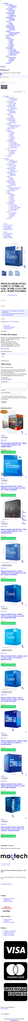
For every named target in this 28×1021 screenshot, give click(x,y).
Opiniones (6, 920)
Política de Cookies (8, 933)
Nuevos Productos (8, 225)
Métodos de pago (8, 229)
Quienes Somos (8, 919)
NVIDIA (11, 14)
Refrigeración (9, 47)
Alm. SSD (11, 28)
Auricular (11, 39)
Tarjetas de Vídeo (10, 13)
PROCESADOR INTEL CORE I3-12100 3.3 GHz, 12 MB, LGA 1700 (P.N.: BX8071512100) (14, 657)
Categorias (5, 3)
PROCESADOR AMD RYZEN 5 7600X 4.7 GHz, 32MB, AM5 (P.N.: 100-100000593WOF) (14, 531)
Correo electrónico (6, 392)
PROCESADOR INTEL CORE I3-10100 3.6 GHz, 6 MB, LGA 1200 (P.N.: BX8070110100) (14, 742)
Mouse (11, 42)
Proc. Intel (11, 11)
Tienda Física (7, 900)
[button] (1, 74)
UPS (10, 61)
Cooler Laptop (12, 50)
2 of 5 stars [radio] (4, 379)
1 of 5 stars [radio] (2, 379)
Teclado (11, 41)
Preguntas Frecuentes (9, 898)
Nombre (3, 390)
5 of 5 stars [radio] (10, 379)
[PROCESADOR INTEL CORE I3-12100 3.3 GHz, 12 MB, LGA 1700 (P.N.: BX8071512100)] (13, 648)
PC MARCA (12, 7)
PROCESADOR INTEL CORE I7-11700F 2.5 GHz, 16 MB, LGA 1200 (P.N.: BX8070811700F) (12, 616)
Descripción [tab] (7, 325)
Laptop (8, 21)
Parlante (11, 46)
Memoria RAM (10, 25)
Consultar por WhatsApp (9, 452)
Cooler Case (12, 49)
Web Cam (11, 45)
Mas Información (5, 348)
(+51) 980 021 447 (5, 863)
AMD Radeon (12, 15)
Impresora (11, 59)
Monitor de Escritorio (14, 32)
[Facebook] (3, 889)
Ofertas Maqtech (8, 228)
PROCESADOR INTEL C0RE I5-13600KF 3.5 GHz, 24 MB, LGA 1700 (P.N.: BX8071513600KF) (13, 488)
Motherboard (9, 17)
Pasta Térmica (12, 54)
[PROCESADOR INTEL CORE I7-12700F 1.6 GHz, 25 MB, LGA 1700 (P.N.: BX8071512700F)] (13, 690)
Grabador (11, 60)
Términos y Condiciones (10, 931)
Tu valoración (4, 381)
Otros (7, 56)
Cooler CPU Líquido (14, 52)
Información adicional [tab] (9, 327)
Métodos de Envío (8, 901)
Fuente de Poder (10, 35)
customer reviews (12, 295)
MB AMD (11, 18)
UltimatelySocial (14, 1020)
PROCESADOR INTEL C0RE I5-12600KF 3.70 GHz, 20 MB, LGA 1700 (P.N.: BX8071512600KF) (13, 572)
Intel (3, 356)
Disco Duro (12, 29)
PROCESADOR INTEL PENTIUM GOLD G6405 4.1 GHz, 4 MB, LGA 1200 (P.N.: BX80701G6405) (12, 828)
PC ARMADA (13, 6)
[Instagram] (9, 889)
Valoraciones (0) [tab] (8, 328)
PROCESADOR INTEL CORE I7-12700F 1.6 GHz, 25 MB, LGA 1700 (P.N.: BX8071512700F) (12, 699)
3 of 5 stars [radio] (6, 379)
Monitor (8, 31)
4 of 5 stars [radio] (8, 379)
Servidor (8, 63)
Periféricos (8, 38)
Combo (11, 43)
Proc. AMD (12, 10)
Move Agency (4, 1008)
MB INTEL (12, 20)
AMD (10, 22)
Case (7, 36)
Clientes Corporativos (9, 922)
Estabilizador (12, 57)
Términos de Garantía (9, 932)
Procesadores (9, 9)
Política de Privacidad (9, 935)
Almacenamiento (10, 27)
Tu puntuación (5, 377)
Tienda (5, 224)
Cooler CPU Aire (13, 53)
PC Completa (9, 4)
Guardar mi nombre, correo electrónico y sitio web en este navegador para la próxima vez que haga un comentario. (14, 398)
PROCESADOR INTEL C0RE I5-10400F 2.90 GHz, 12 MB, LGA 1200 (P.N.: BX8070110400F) (13, 785)
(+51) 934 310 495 (5, 865)
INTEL (11, 24)
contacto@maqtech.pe (6, 884)
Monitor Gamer (13, 34)
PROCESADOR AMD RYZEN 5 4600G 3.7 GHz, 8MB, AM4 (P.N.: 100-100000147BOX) (14, 444)
